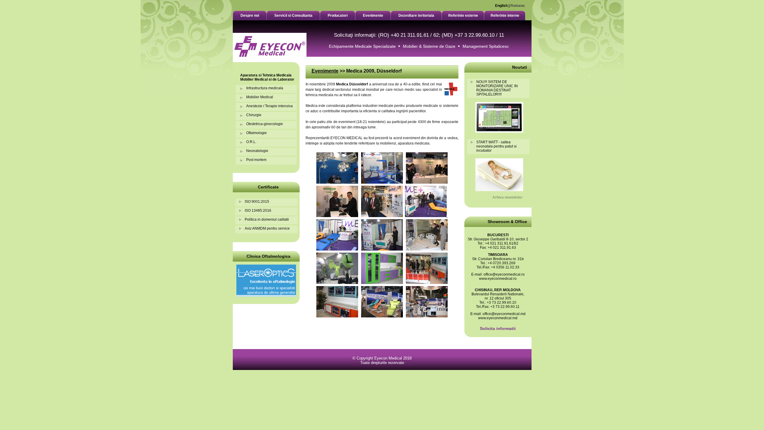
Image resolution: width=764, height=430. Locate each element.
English (501, 6)
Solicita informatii (498, 328)
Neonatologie (257, 151)
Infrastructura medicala (264, 88)
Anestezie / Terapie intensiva (269, 106)
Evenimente (325, 70)
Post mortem (256, 160)
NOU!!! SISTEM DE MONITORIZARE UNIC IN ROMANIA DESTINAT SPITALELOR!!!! (497, 88)
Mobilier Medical (259, 97)
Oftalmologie (256, 133)
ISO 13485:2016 (258, 210)
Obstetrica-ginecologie (264, 124)
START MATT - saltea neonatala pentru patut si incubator (496, 146)
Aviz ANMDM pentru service (267, 228)
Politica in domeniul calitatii (267, 219)
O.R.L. (251, 142)
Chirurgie (253, 115)
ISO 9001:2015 (257, 201)
